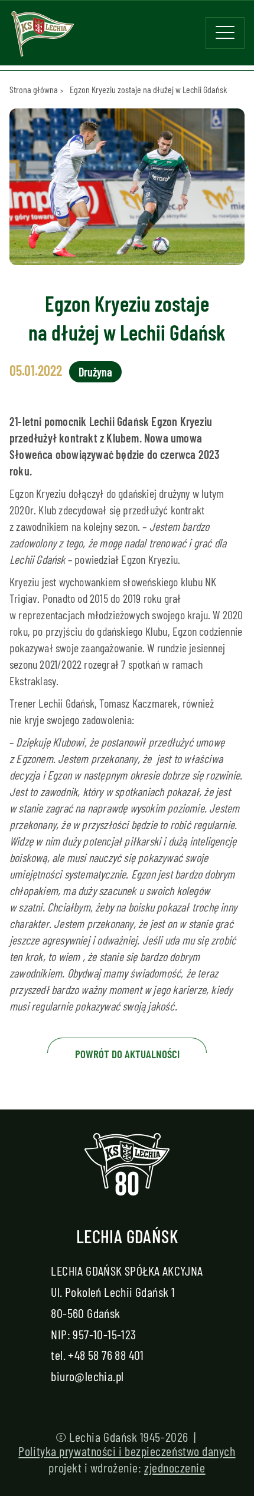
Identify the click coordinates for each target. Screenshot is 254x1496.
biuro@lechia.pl (87, 1375)
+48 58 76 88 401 (106, 1354)
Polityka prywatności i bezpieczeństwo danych (126, 1451)
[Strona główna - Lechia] (42, 37)
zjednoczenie (175, 1467)
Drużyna (95, 372)
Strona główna (33, 89)
